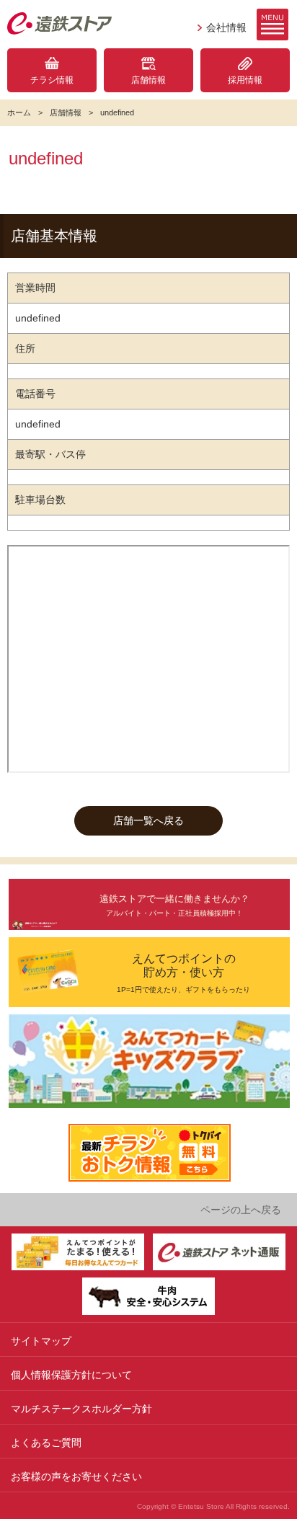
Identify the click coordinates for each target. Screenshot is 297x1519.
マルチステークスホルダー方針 (81, 1408)
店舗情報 (148, 80)
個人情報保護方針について (71, 1375)
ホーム (19, 112)
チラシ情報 (52, 80)
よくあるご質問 (46, 1442)
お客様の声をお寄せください (76, 1476)
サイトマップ (41, 1341)
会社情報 (226, 27)
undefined (117, 112)
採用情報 (245, 80)
